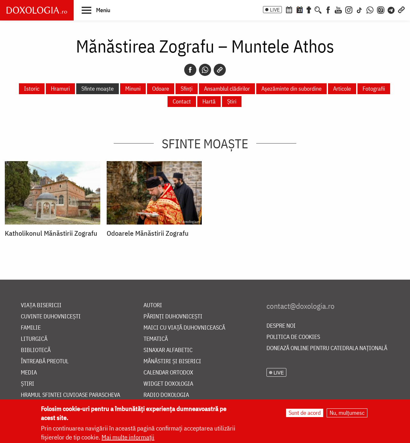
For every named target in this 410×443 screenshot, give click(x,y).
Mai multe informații (128, 437)
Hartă (209, 101)
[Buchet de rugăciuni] (309, 9)
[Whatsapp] (205, 70)
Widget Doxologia (168, 384)
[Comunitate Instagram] (380, 9)
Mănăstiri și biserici (172, 361)
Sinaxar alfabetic (168, 350)
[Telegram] (391, 9)
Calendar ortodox (168, 372)
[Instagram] (348, 9)
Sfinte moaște (97, 88)
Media (29, 372)
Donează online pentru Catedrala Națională (326, 348)
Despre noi (281, 326)
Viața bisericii (41, 305)
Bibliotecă (36, 350)
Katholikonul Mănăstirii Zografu (51, 233)
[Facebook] (328, 9)
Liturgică (34, 339)
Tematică (156, 339)
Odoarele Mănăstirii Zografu (148, 233)
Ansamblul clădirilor (227, 88)
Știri (231, 101)
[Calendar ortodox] (288, 9)
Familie (31, 327)
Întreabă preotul (45, 361)
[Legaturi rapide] (401, 9)
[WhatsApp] (369, 9)
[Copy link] (220, 70)
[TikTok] (359, 9)
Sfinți (187, 88)
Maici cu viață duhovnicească (184, 327)
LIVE (275, 9)
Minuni (133, 88)
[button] (96, 10)
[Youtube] (338, 9)
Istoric (31, 88)
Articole (342, 88)
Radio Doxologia (166, 395)
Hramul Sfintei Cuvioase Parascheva (70, 395)
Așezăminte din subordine (291, 88)
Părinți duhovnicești (173, 316)
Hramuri (60, 88)
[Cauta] (318, 9)
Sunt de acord (305, 412)
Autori (153, 305)
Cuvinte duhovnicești (51, 316)
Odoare (160, 88)
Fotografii (374, 88)
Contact (182, 101)
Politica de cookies (293, 337)
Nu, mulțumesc (347, 412)
